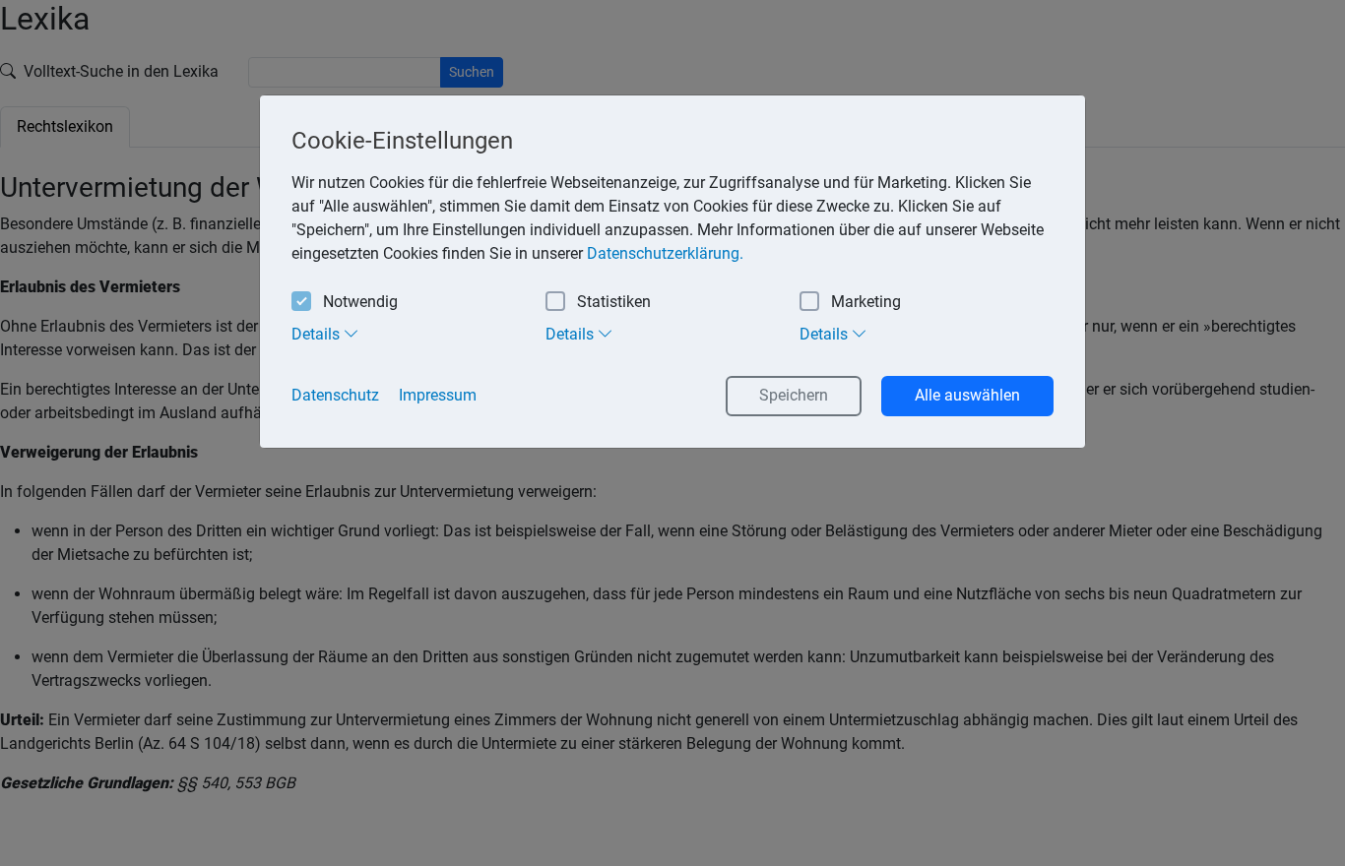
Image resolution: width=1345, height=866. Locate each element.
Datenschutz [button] (335, 395)
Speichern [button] (793, 395)
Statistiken (614, 301)
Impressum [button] (438, 395)
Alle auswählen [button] (967, 395)
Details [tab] (317, 334)
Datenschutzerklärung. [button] (665, 253)
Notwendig (360, 301)
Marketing (866, 301)
